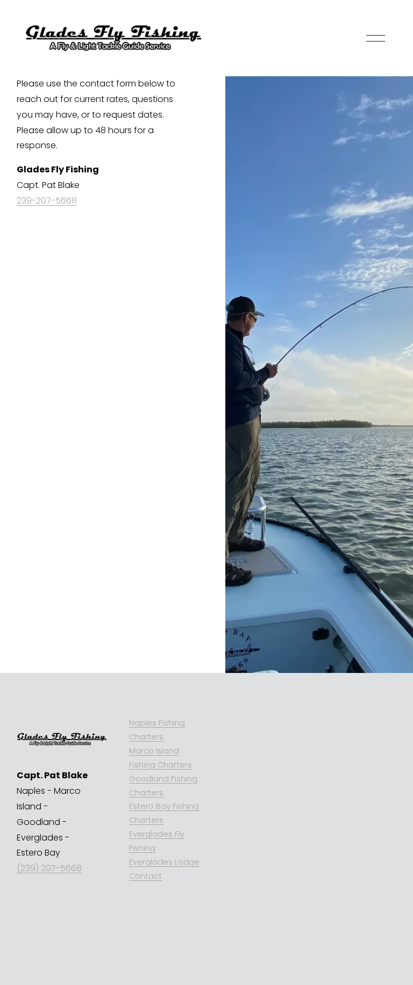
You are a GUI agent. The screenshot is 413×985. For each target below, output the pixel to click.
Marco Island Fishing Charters (160, 757)
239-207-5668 (47, 200)
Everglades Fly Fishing (156, 841)
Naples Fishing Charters (157, 730)
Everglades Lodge (164, 862)
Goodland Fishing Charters (163, 785)
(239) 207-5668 (49, 868)
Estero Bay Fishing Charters (164, 813)
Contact (145, 876)
